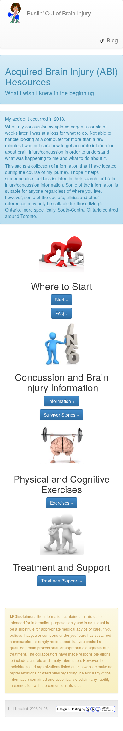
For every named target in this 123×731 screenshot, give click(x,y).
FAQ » (61, 313)
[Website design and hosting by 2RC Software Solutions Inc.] (85, 708)
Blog (111, 40)
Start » (61, 299)
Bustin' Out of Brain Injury (58, 13)
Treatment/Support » (61, 580)
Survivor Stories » (61, 415)
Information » (61, 401)
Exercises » (61, 503)
